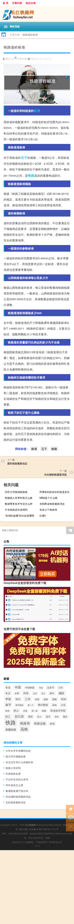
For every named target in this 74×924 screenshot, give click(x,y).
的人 (16, 710)
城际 (61, 693)
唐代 (52, 693)
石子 (24, 157)
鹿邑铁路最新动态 (17, 463)
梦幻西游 (43, 705)
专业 (7, 687)
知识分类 (31, 3)
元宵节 (50, 687)
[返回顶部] (70, 827)
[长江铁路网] (37, 14)
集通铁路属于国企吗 (17, 791)
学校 (8, 699)
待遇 (37, 699)
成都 (45, 699)
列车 (26, 693)
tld (12, 59)
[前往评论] (70, 818)
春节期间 (19, 705)
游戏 (54, 704)
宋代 (17, 699)
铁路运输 (40, 723)
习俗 (41, 687)
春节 (8, 704)
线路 (44, 710)
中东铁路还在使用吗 (16, 509)
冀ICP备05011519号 (49, 829)
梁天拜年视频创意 (16, 756)
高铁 (24, 729)
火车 (63, 705)
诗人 (39, 716)
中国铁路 (29, 687)
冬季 (17, 693)
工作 (28, 699)
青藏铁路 (10, 729)
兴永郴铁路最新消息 (55, 474)
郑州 (57, 716)
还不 (48, 716)
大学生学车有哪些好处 (18, 750)
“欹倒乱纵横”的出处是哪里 (19, 515)
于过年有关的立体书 (17, 779)
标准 (37, 110)
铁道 (52, 723)
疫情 (7, 710)
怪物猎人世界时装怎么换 (19, 498)
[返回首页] (70, 809)
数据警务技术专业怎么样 (19, 503)
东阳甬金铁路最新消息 (52, 503)
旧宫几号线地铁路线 (16, 492)
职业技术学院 (58, 710)
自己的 (19, 716)
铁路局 (25, 723)
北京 (35, 693)
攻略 (54, 699)
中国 (18, 687)
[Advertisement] (37, 887)
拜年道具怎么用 (14, 785)
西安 (30, 716)
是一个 (31, 705)
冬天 (7, 693)
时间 (63, 699)
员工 (43, 693)
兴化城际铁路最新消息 (18, 796)
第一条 (35, 710)
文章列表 (17, 3)
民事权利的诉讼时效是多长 (55, 492)
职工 (7, 716)
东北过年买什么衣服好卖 (19, 762)
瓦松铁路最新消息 (16, 802)
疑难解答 (33, 829)
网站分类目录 (54, 824)
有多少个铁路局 (48, 509)
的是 (25, 710)
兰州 (60, 687)
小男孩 (37, 845)
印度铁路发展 (13, 773)
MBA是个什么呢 (48, 498)
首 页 (5, 3)
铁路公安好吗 (13, 768)
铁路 (31, 175)
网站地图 (23, 829)
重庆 (65, 716)
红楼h (43, 515)
